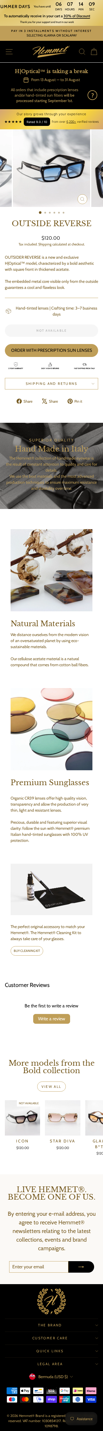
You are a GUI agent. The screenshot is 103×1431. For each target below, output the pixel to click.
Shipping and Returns (51, 383)
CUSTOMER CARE (50, 1338)
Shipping (45, 244)
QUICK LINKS (50, 1351)
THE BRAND (50, 1325)
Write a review (51, 1018)
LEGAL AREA (50, 1364)
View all (51, 1086)
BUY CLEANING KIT (27, 951)
